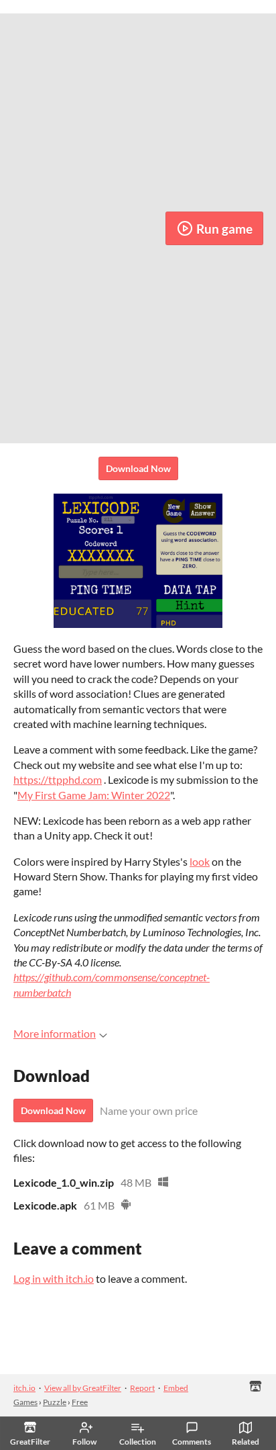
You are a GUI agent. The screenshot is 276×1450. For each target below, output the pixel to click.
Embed (175, 1388)
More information (54, 1033)
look (200, 861)
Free (80, 1402)
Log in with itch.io (53, 1278)
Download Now (138, 468)
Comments (191, 1442)
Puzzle (54, 1402)
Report (142, 1388)
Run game (224, 228)
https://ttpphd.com (57, 779)
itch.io (24, 1388)
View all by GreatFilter (82, 1388)
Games (25, 1402)
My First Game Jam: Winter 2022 (93, 794)
